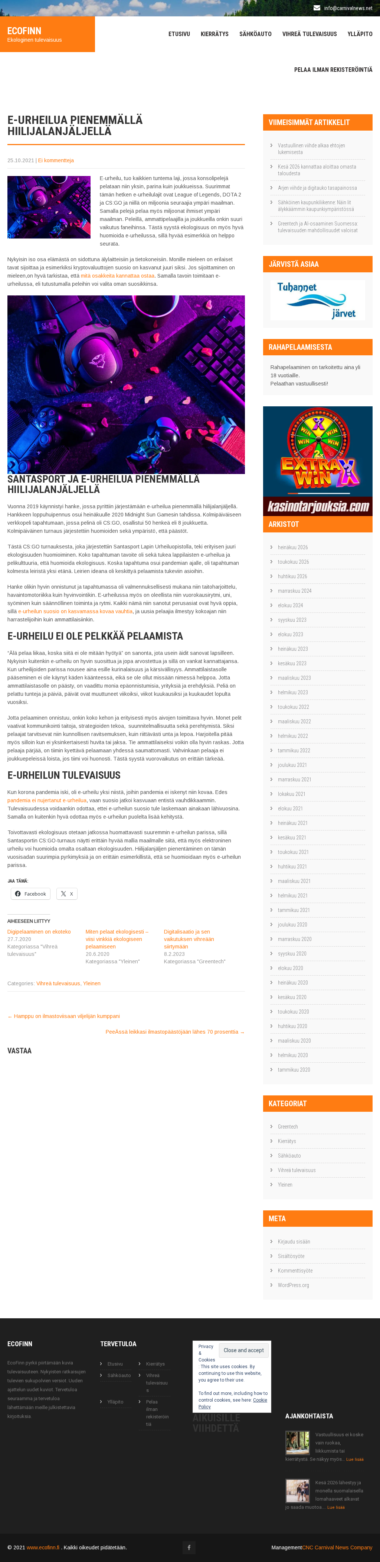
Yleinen (92, 983)
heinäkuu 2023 (293, 649)
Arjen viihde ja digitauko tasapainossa (317, 188)
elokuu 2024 (290, 605)
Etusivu (179, 34)
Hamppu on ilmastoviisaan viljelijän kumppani (63, 1016)
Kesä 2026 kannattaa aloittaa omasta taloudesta (317, 170)
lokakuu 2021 (292, 794)
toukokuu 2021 (293, 852)
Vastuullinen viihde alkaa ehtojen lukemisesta (311, 149)
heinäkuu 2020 (293, 983)
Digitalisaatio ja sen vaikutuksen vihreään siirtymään (189, 939)
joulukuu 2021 (292, 765)
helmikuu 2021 (293, 896)
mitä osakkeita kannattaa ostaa (117, 276)
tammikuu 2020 (294, 1070)
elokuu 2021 (290, 809)
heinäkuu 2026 (293, 547)
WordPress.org (293, 1285)
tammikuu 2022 (294, 750)
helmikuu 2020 (293, 1055)
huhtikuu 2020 (292, 1026)
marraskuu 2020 (295, 939)
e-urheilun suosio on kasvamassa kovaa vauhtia (75, 611)
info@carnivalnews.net (348, 8)
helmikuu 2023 (293, 692)
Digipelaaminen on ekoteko (39, 932)
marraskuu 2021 (295, 779)
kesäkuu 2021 (292, 838)
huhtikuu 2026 (292, 576)
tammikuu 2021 (294, 910)
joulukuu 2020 (292, 925)
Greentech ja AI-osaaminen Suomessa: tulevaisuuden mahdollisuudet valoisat (318, 227)
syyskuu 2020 (292, 954)
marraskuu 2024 (295, 591)
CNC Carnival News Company (337, 1547)
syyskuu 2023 (292, 620)
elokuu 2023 (290, 634)
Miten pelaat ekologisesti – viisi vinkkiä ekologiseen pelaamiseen (117, 939)
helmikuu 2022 (293, 736)
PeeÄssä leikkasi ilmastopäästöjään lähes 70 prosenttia (175, 1032)
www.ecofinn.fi (44, 1547)
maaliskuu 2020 (294, 1041)
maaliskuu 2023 (294, 678)
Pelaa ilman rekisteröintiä (333, 69)
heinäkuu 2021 (293, 823)
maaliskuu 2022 (294, 721)
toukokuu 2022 (293, 707)
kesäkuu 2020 (292, 997)
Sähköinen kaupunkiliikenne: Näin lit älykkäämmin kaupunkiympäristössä (316, 205)
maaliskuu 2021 (294, 881)
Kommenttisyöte (295, 1271)
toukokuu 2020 (293, 1012)
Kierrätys (215, 34)
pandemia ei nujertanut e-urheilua (46, 800)
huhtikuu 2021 (292, 867)
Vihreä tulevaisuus (309, 34)
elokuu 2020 (290, 968)
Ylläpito (360, 34)
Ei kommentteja (56, 160)
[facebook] (189, 1547)
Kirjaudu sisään (294, 1242)
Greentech (288, 1127)
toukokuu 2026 (293, 562)
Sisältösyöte (291, 1256)
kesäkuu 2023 (292, 663)
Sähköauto (255, 34)
